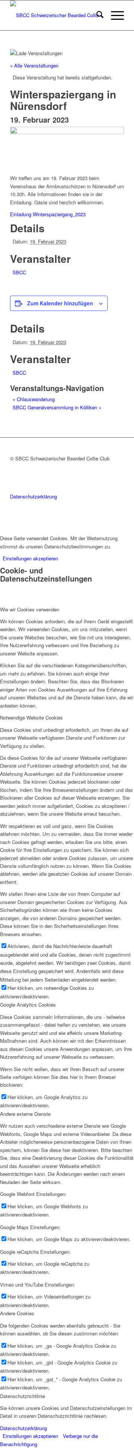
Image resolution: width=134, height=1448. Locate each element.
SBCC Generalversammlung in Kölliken (57, 407)
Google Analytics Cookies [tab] (28, 1004)
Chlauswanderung (34, 399)
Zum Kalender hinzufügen (60, 303)
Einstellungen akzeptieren (30, 558)
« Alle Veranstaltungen (34, 65)
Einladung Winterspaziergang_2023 (48, 214)
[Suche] (96, 15)
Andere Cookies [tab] (17, 1313)
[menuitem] (96, 15)
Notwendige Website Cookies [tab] (31, 717)
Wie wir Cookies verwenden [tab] (29, 609)
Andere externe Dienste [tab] (25, 1113)
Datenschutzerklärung (33, 496)
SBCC (19, 272)
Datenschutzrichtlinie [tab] (22, 1396)
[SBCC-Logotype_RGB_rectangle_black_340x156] (55, 15)
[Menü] (113, 15)
